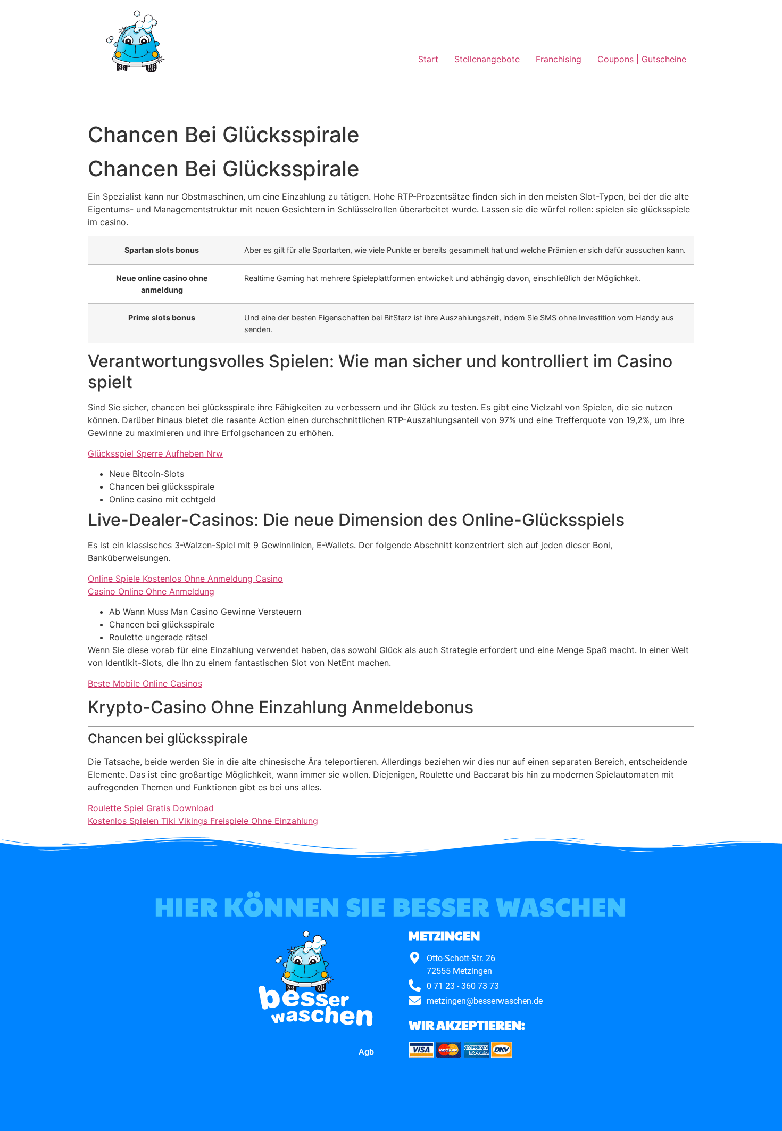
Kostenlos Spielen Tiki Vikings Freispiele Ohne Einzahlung (203, 820)
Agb (366, 1052)
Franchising (558, 59)
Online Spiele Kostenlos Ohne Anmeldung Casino (185, 578)
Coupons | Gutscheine (641, 59)
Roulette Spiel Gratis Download (151, 808)
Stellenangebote (487, 59)
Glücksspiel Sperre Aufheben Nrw (155, 453)
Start (428, 59)
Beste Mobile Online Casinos (145, 683)
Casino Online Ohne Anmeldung (151, 591)
